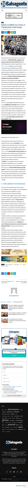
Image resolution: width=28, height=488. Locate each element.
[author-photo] (14, 293)
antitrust (10, 411)
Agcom (3, 409)
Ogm (3, 425)
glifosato (5, 420)
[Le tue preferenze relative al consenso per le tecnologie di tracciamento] (21, 485)
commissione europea (6, 416)
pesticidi (11, 424)
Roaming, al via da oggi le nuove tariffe (21, 282)
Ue (5, 431)
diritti (3, 418)
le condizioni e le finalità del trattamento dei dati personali (12, 387)
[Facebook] (2, 32)
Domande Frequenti (14, 480)
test (24, 429)
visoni (3, 266)
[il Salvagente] (14, 4)
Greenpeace (12, 420)
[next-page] (4, 325)
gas (20, 418)
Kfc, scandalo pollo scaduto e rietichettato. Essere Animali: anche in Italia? (17, 320)
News (2, 22)
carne (16, 414)
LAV (23, 64)
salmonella (15, 427)
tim (3, 431)
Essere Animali (5, 66)
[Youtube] (21, 472)
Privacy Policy (15, 479)
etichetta (9, 418)
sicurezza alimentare (10, 429)
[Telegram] (14, 32)
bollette (12, 414)
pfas (17, 425)
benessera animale (8, 264)
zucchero (8, 431)
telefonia (20, 429)
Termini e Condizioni (22, 479)
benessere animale (6, 414)
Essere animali (16, 264)
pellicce (24, 264)
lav (20, 264)
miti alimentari (14, 422)
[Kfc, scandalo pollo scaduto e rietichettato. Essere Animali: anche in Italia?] (4, 320)
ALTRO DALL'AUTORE (17, 302)
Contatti (14, 476)
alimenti (21, 409)
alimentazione (13, 409)
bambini (16, 411)
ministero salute (8, 422)
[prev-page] (2, 325)
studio (16, 429)
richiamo (7, 427)
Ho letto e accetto (12, 387)
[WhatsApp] (11, 32)
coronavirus (17, 416)
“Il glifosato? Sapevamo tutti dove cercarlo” (7, 282)
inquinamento (19, 420)
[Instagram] (10, 472)
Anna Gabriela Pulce (6, 29)
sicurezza (4, 429)
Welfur (6, 266)
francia (17, 418)
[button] (2, 10)
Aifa (6, 409)
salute (20, 427)
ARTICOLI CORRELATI (7, 302)
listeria (3, 422)
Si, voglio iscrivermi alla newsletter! (14, 395)
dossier (3, 151)
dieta (22, 416)
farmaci (13, 418)
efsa (6, 418)
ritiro (11, 427)
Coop (12, 416)
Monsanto (20, 422)
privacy (3, 427)
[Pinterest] (8, 32)
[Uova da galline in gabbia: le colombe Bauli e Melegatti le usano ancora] (4, 314)
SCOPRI (14, 355)
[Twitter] (5, 32)
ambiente (4, 412)
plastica (21, 425)
